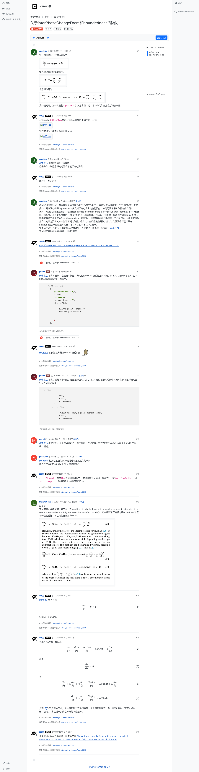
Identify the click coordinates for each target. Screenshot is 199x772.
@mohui (43, 599)
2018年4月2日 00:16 (63, 474)
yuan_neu (43, 456)
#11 (137, 456)
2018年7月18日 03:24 (64, 596)
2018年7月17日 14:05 (62, 502)
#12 (137, 474)
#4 (138, 177)
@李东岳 (43, 163)
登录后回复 (161, 37)
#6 (138, 241)
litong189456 (45, 502)
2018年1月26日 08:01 (63, 346)
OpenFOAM (38, 29)
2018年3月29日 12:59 (56, 439)
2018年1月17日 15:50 (59, 51)
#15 (137, 638)
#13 (137, 502)
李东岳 (42, 116)
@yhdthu (43, 352)
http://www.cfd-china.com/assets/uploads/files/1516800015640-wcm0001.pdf (79, 245)
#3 (138, 159)
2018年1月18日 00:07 (63, 116)
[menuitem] (185, 3)
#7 (138, 271)
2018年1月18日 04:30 (59, 201)
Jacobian (43, 51)
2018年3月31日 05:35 (59, 456)
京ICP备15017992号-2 (100, 767)
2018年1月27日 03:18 (62, 375)
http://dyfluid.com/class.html (63, 145)
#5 (138, 201)
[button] (13, 763)
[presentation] (50, 180)
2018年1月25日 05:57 (63, 271)
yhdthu (42, 271)
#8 (138, 346)
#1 (138, 51)
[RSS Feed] (48, 37)
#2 (138, 116)
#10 (137, 439)
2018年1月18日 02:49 (63, 177)
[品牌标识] (34, 6)
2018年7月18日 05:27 (63, 732)
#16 (137, 732)
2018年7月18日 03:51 (63, 638)
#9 (138, 375)
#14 (137, 596)
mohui (42, 439)
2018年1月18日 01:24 (59, 159)
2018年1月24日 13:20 (63, 241)
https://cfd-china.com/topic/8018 (73, 149)
